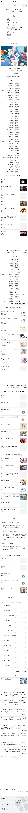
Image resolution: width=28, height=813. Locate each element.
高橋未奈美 (17, 88)
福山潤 (16, 158)
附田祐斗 (17, 259)
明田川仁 (17, 292)
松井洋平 (8, 534)
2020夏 (16, 74)
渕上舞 (16, 537)
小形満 (16, 144)
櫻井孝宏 (17, 114)
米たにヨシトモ (19, 270)
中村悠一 (17, 169)
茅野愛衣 (17, 104)
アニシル (3, 798)
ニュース (9, 38)
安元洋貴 (17, 116)
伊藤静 (16, 120)
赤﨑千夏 (17, 95)
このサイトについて (20, 798)
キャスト (9, 21)
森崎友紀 (17, 263)
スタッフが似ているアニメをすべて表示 (17, 387)
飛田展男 (17, 155)
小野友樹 (17, 141)
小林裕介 (17, 111)
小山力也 (17, 164)
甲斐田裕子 (17, 167)
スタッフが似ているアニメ (14, 26)
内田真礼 (17, 107)
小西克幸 (17, 127)
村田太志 (17, 109)
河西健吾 (17, 139)
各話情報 (9, 34)
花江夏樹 (17, 90)
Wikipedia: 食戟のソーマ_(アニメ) (14, 76)
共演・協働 (5, 810)
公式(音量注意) (16, 68)
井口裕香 (17, 153)
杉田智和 (17, 134)
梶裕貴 (16, 123)
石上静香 (17, 102)
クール (4, 803)
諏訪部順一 (17, 93)
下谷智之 (17, 274)
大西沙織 (17, 100)
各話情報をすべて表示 (21, 671)
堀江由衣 (17, 151)
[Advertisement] (14, 243)
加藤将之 (17, 146)
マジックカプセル (19, 294)
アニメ (1, 790)
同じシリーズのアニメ (12, 33)
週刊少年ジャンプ (19, 266)
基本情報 (9, 19)
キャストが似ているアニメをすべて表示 (17, 252)
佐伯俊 (16, 261)
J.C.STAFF (17, 301)
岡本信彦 (17, 97)
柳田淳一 (17, 137)
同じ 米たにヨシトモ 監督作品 (14, 28)
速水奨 (16, 160)
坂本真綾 (17, 148)
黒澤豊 (16, 286)
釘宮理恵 (17, 130)
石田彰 (16, 118)
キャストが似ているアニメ (14, 22)
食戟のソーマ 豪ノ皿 (10, 790)
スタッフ (9, 24)
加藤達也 (17, 296)
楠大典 (16, 125)
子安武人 (17, 162)
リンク (8, 36)
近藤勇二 (17, 288)
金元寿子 (17, 86)
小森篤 (16, 279)
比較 (3, 808)
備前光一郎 (17, 281)
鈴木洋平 (17, 276)
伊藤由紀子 (17, 283)
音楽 (8, 31)
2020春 (12, 74)
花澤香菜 (17, 132)
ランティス (17, 299)
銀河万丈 (17, 171)
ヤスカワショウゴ (19, 272)
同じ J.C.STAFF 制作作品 (13, 29)
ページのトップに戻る (22, 791)
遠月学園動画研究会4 (20, 303)
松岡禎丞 (17, 83)
